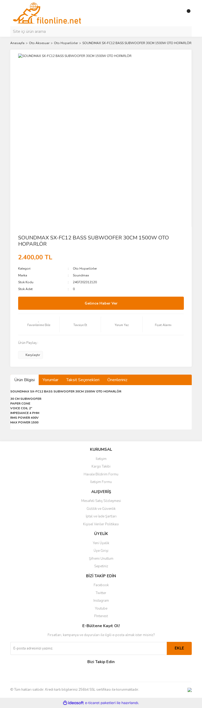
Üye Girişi (101, 550)
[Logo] (47, 13)
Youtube (101, 608)
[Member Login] (176, 13)
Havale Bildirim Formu (101, 474)
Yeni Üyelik (101, 543)
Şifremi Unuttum (101, 558)
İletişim (101, 459)
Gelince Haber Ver (101, 303)
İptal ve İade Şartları (101, 516)
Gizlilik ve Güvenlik (101, 508)
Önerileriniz (117, 380)
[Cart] (186, 13)
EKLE (179, 648)
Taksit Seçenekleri (82, 380)
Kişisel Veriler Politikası (101, 524)
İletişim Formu (101, 482)
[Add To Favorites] (38, 324)
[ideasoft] (73, 702)
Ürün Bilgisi (24, 380)
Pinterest (101, 616)
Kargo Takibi (101, 466)
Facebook (101, 585)
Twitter (101, 593)
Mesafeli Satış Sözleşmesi (101, 501)
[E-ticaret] (100, 702)
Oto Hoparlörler (85, 268)
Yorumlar (50, 380)
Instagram (101, 600)
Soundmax (81, 275)
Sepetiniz (101, 566)
